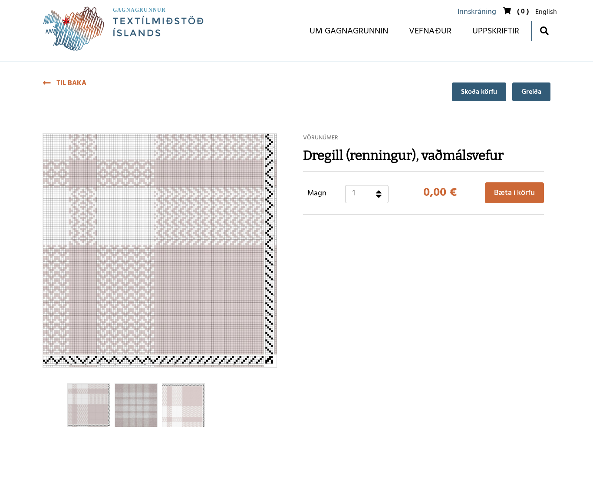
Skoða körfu (479, 92)
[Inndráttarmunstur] (88, 405)
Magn (316, 194)
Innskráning (477, 12)
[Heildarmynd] (136, 405)
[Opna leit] (544, 31)
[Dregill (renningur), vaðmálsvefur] (183, 405)
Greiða (531, 92)
